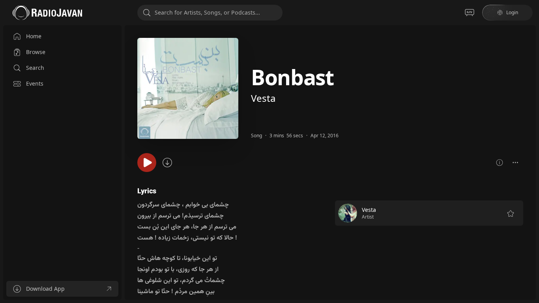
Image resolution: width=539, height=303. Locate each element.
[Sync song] (167, 162)
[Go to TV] (469, 12)
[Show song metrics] (499, 162)
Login (512, 12)
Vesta (263, 98)
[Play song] (146, 162)
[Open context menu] (515, 162)
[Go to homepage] (47, 12)
